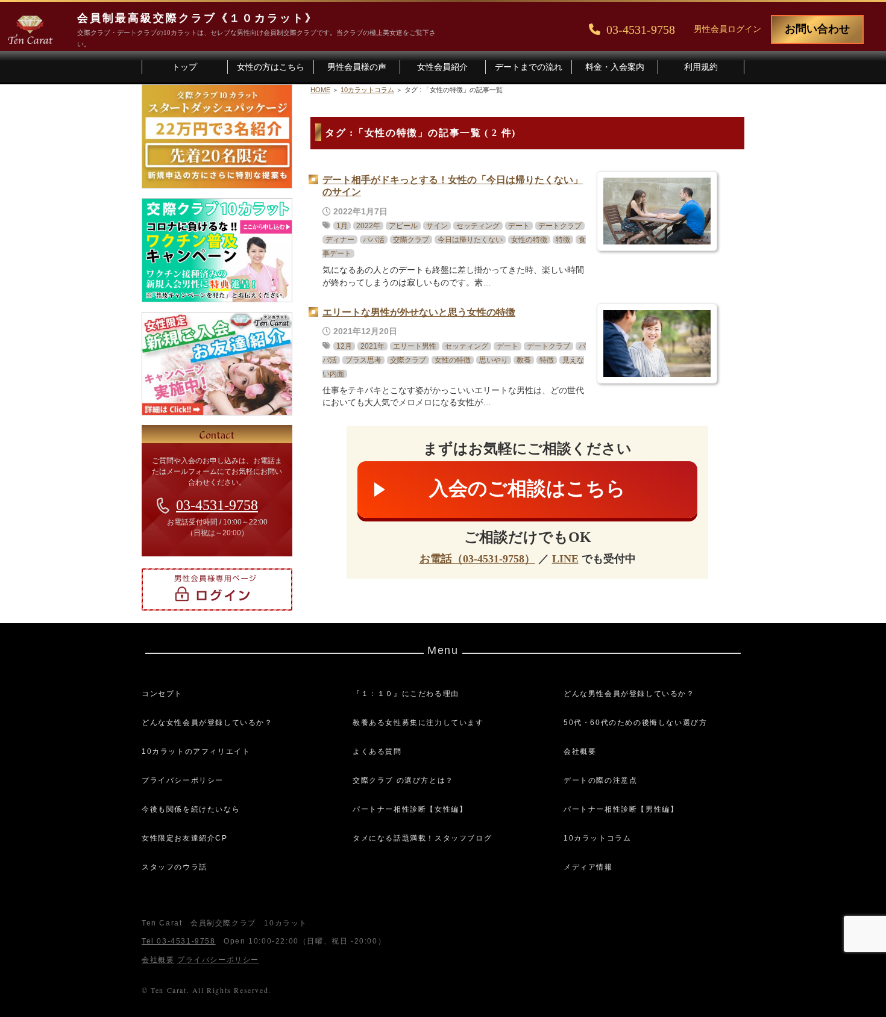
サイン (437, 225)
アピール (403, 225)
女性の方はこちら (270, 67)
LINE (565, 559)
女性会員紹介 (442, 67)
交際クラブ (411, 239)
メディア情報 (588, 867)
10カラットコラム (597, 838)
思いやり (493, 360)
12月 (344, 346)
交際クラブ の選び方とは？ (403, 780)
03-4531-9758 (217, 505)
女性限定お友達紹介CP (185, 838)
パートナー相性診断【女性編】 (410, 809)
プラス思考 (363, 360)
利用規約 (701, 67)
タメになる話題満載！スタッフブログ (422, 838)
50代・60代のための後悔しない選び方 (635, 722)
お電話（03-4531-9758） (477, 559)
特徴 (563, 239)
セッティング (478, 225)
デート (519, 225)
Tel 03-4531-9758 (179, 941)
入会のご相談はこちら (527, 488)
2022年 (368, 225)
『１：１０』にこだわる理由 (406, 693)
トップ (184, 67)
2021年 (372, 346)
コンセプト (162, 693)
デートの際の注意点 (600, 780)
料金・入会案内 (614, 67)
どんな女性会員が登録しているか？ (207, 722)
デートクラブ (560, 225)
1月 (342, 225)
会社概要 (580, 751)
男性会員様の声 (356, 67)
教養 (524, 360)
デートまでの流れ (528, 67)
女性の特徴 (529, 239)
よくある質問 (377, 751)
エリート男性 (414, 346)
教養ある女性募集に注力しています (418, 722)
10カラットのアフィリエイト (196, 751)
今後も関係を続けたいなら (191, 809)
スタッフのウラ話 (174, 867)
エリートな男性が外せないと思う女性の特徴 (418, 312)
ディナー (339, 239)
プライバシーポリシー (183, 780)
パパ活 (374, 239)
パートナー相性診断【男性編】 (621, 809)
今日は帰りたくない (470, 239)
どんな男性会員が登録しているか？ (629, 693)
